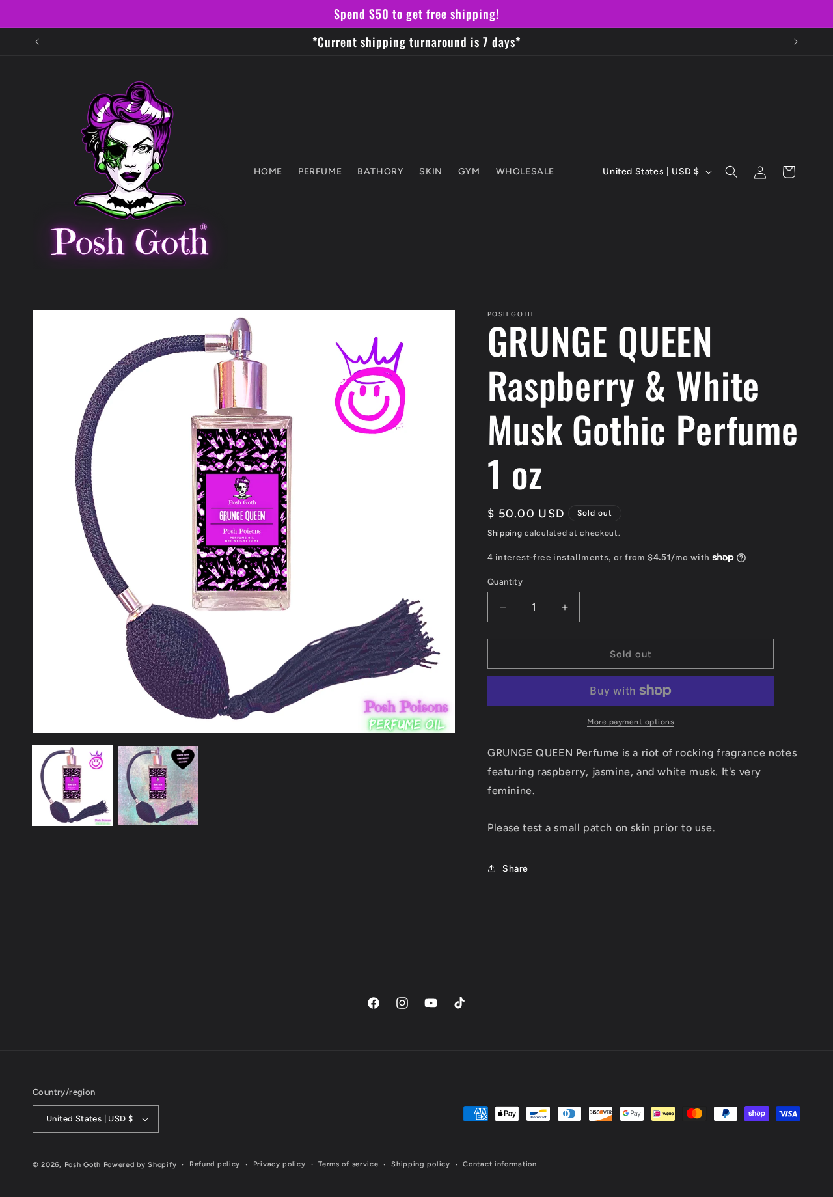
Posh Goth (82, 1165)
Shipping (505, 533)
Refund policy (214, 1164)
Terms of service (348, 1164)
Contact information (499, 1164)
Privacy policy (279, 1164)
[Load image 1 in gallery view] (72, 785)
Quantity (505, 581)
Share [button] (515, 868)
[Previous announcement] (37, 41)
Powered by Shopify (140, 1165)
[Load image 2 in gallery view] (158, 785)
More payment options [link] (630, 721)
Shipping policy (420, 1164)
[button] (731, 172)
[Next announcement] (796, 41)
